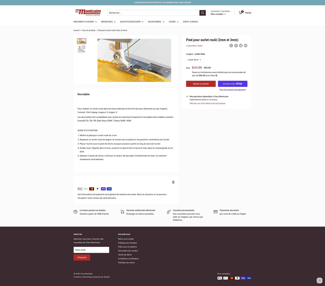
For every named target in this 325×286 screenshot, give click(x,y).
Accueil (76, 30)
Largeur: (195, 54)
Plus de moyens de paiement (233, 89)
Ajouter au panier (201, 83)
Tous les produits (88, 30)
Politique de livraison (127, 243)
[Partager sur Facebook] (231, 45)
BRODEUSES (107, 21)
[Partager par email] (245, 45)
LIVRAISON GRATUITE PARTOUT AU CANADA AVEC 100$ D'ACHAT (162, 2)
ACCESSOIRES (155, 21)
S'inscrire (81, 257)
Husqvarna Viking (194, 46)
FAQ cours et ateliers (127, 247)
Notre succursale (126, 239)
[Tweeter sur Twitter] (241, 45)
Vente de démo (125, 254)
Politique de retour (126, 262)
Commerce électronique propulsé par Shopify (92, 277)
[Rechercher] (202, 13)
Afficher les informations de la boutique (207, 103)
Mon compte (217, 14)
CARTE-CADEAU (190, 21)
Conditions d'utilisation (128, 258)
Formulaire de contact (128, 251)
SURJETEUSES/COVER (130, 21)
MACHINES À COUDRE (84, 21)
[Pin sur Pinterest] (236, 45)
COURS (172, 21)
